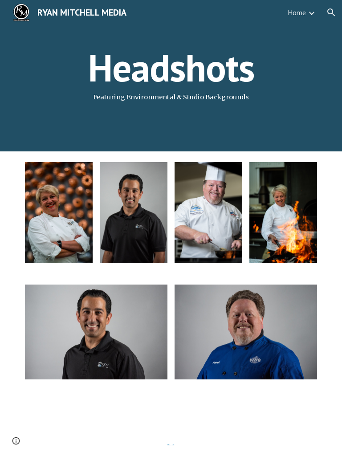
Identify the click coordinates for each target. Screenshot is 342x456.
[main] (171, 75)
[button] (331, 12)
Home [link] (297, 12)
